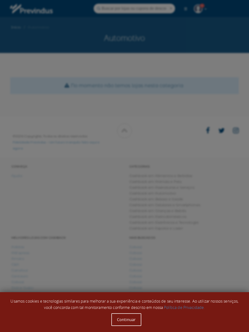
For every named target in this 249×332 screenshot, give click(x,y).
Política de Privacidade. (184, 307)
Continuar (126, 319)
